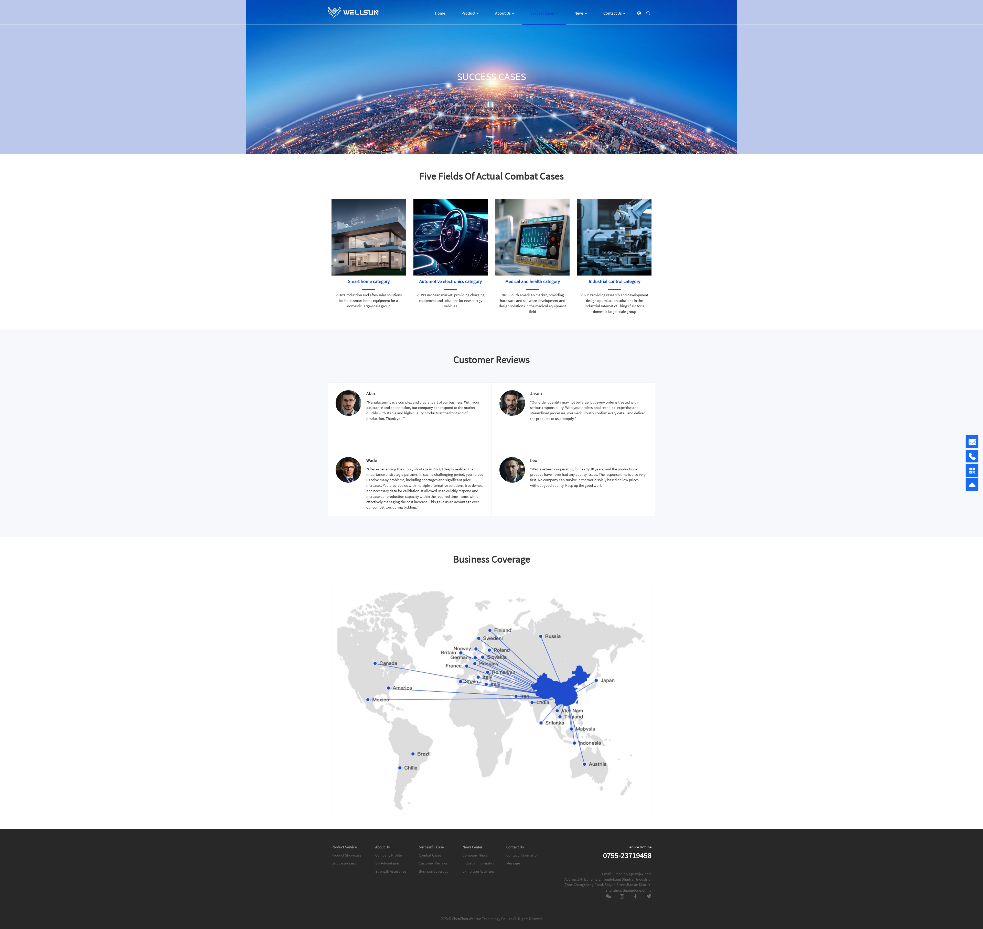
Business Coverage (433, 871)
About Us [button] (503, 13)
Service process (344, 863)
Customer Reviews (433, 863)
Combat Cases (430, 855)
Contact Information (522, 855)
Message (513, 863)
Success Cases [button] (542, 13)
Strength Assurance (390, 871)
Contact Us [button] (613, 13)
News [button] (579, 13)
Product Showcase (346, 855)
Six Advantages (387, 863)
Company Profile (388, 855)
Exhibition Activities (478, 871)
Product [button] (469, 13)
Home (440, 13)
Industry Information (479, 863)
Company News (475, 855)
